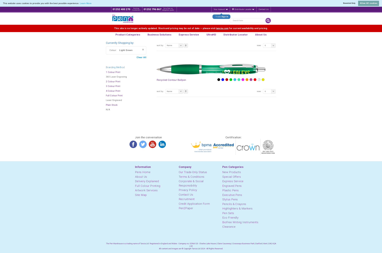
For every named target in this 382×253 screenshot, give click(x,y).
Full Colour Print (114, 95)
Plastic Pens (230, 190)
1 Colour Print (113, 72)
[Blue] (222, 79)
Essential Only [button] (349, 3)
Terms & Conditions (191, 176)
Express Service (233, 181)
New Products (231, 172)
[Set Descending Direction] (186, 45)
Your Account (220, 9)
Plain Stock (112, 105)
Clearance (228, 226)
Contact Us (264, 9)
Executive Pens (232, 195)
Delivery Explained (147, 181)
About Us (141, 176)
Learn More (86, 3)
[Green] (230, 79)
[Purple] (250, 79)
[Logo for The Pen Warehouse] (122, 18)
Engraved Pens (232, 186)
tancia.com (222, 28)
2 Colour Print (113, 81)
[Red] (255, 79)
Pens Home (142, 172)
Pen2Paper (186, 208)
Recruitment (187, 199)
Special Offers (231, 176)
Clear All (141, 57)
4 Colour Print (113, 91)
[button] (92, 3)
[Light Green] (238, 79)
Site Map (141, 195)
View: (259, 45)
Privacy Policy (188, 190)
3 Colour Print (113, 86)
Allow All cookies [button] (368, 3)
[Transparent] (259, 79)
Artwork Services (146, 190)
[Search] (268, 20)
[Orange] (246, 79)
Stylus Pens (230, 199)
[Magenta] (242, 79)
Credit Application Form (194, 203)
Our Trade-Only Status (193, 172)
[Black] (218, 79)
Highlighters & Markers (237, 208)
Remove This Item (143, 49)
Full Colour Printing (147, 186)
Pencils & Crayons (234, 204)
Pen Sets (228, 213)
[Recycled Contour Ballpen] (211, 69)
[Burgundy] (226, 79)
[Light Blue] (234, 79)
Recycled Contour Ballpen (171, 80)
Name (169, 45)
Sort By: (160, 45)
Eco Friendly (230, 217)
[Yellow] (263, 79)
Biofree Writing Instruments (240, 222)
